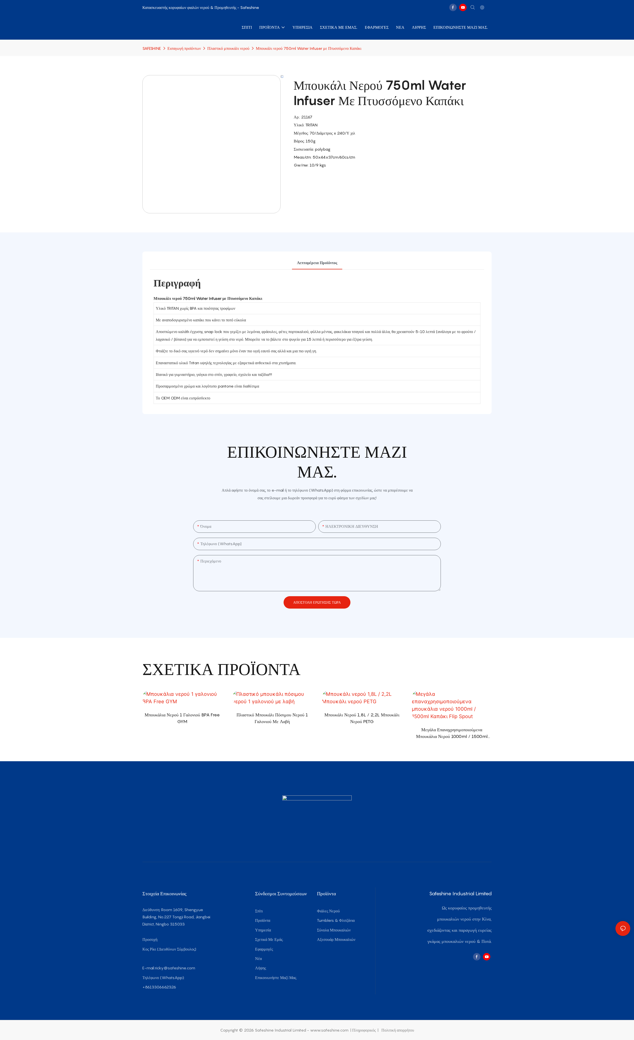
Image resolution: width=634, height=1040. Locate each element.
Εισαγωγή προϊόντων (184, 48)
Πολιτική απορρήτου (397, 1030)
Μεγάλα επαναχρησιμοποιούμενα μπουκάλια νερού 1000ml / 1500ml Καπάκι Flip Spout (452, 733)
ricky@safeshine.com (175, 967)
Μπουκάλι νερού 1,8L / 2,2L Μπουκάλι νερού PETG (361, 718)
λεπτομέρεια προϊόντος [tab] (317, 262)
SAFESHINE (151, 48)
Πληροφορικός (364, 1030)
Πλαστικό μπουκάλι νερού (228, 48)
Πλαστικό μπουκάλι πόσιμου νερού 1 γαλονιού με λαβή (272, 718)
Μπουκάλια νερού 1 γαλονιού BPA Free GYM (182, 718)
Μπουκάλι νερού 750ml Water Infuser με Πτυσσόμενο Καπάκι (308, 48)
